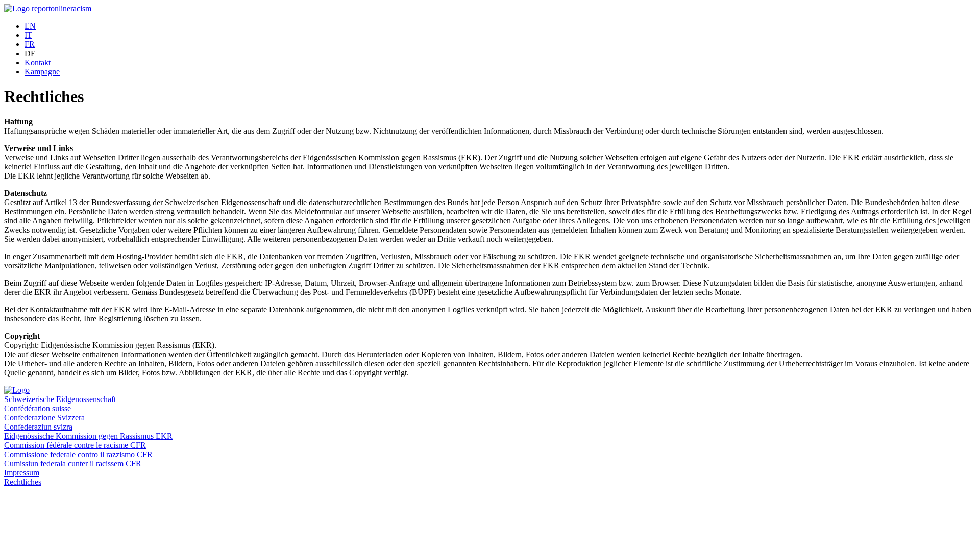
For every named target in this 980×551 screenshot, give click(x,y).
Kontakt (37, 62)
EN (30, 25)
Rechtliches (22, 482)
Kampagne (42, 71)
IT (28, 35)
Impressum (21, 472)
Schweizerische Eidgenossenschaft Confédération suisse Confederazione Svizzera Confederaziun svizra (60, 413)
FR (29, 44)
